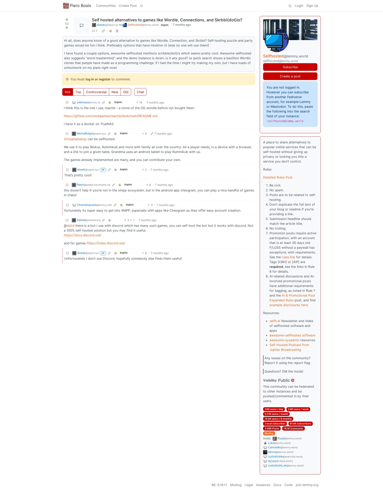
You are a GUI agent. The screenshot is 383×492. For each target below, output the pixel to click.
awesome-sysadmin (284, 340)
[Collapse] (67, 102)
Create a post (290, 76)
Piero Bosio (80, 5)
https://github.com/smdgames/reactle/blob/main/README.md (110, 116)
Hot (67, 92)
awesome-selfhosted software (292, 335)
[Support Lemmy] (141, 6)
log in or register (98, 79)
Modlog (269, 433)
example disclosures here (288, 305)
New (115, 92)
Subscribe (290, 67)
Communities (106, 6)
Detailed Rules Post (277, 177)
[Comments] (82, 26)
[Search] (290, 6)
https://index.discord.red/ (106, 243)
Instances (263, 485)
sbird (70, 226)
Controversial (96, 92)
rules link (288, 257)
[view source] (117, 31)
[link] (103, 31)
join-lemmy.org (307, 485)
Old (125, 92)
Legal (249, 485)
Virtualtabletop (75, 139)
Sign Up (312, 6)
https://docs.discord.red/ (82, 235)
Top (78, 92)
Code (288, 485)
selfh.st (274, 321)
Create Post (128, 6)
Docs (277, 485)
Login (299, 6)
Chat (140, 92)
